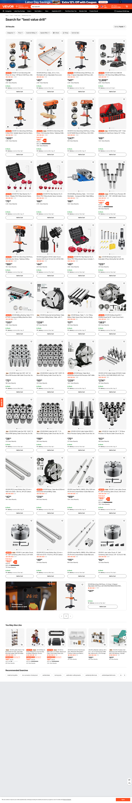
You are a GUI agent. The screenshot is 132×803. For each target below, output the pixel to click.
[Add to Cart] (22, 645)
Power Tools (17, 15)
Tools (11, 15)
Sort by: (117, 26)
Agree (123, 799)
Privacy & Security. (67, 799)
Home (7, 15)
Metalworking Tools (26, 15)
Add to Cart (19, 91)
